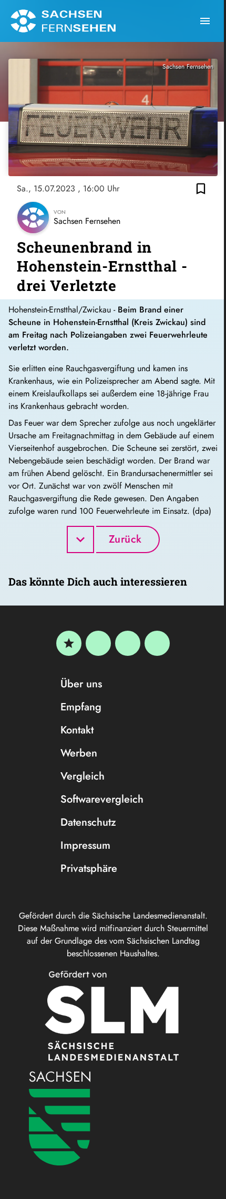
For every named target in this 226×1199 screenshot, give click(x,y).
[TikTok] (157, 643)
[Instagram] (127, 643)
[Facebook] (98, 643)
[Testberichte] (68, 643)
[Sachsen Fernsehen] (63, 21)
